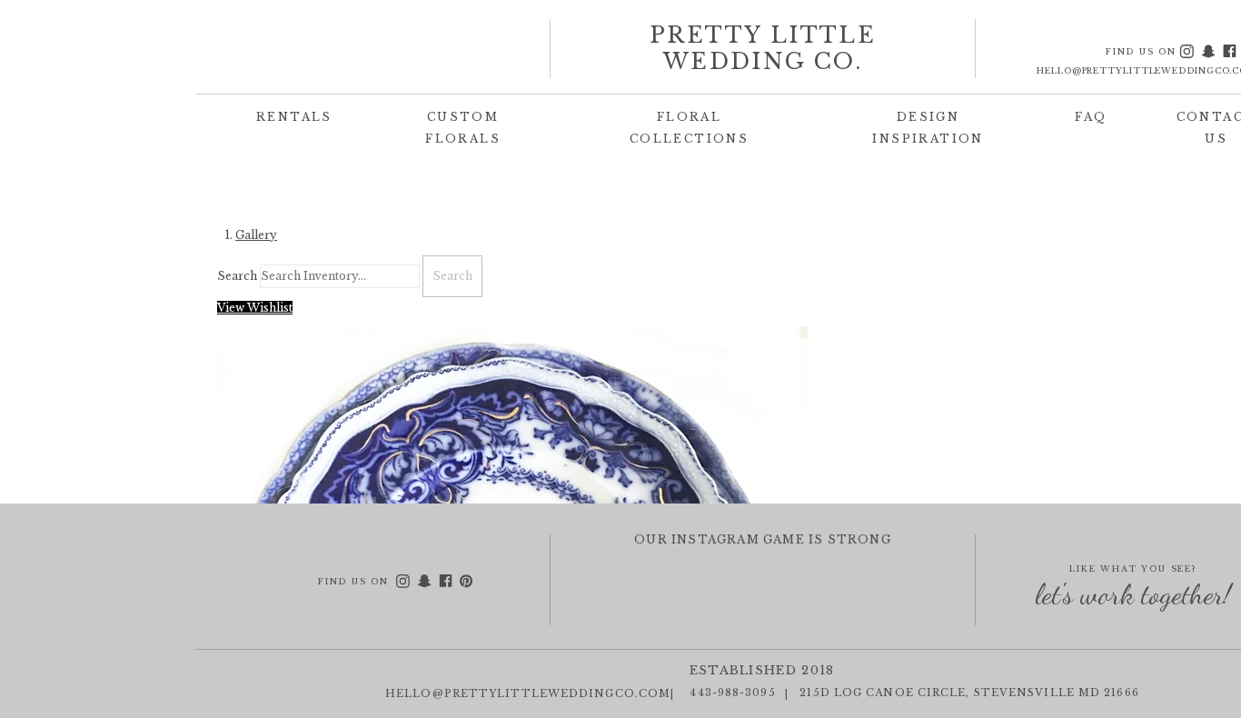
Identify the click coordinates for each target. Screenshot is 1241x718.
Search (237, 276)
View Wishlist (255, 307)
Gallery (256, 235)
